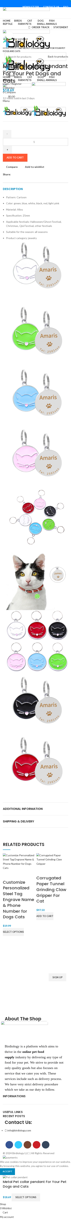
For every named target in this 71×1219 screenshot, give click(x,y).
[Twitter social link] (31, 2)
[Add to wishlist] (27, 875)
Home (6, 48)
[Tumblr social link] (44, 2)
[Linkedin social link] (27, 174)
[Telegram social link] (31, 174)
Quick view (17, 875)
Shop (14, 48)
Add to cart (15, 157)
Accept (7, 1171)
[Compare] (7, 875)
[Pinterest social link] (40, 2)
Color (8, 112)
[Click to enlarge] (9, 35)
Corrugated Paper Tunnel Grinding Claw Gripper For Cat (51, 889)
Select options (25, 1197)
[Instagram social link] (35, 2)
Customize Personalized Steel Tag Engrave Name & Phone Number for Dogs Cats (18, 899)
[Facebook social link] (27, 2)
